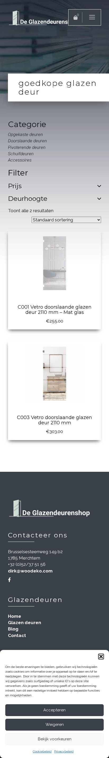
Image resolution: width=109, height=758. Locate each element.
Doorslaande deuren (27, 140)
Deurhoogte (27, 198)
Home (14, 616)
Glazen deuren (24, 622)
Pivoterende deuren (27, 147)
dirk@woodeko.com (30, 571)
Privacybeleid (64, 751)
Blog (13, 628)
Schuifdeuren (21, 153)
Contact (17, 635)
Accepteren (54, 710)
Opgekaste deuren (25, 134)
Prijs (15, 186)
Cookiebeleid (42, 751)
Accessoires (19, 160)
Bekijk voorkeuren (54, 739)
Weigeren (55, 724)
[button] (101, 656)
